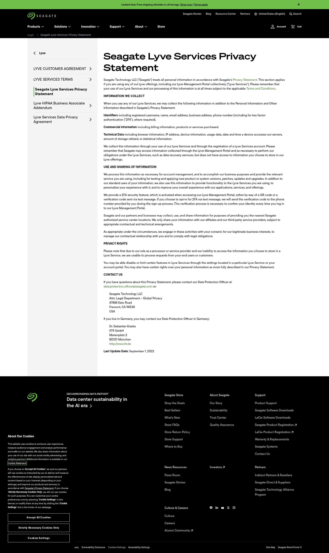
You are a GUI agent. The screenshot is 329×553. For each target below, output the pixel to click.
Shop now (186, 4)
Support (115, 26)
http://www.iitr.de (120, 343)
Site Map (270, 547)
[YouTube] (222, 519)
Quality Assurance (222, 424)
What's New (172, 417)
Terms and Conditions (260, 88)
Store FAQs (172, 424)
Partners (245, 14)
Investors (216, 467)
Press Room (172, 475)
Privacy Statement (245, 79)
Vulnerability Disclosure (93, 547)
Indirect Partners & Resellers (274, 475)
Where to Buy (173, 446)
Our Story (216, 403)
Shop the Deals (175, 403)
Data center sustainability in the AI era (97, 402)
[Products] (42, 26)
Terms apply (201, 4)
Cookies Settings (116, 547)
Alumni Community (177, 530)
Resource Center (226, 14)
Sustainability (219, 410)
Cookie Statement (17, 463)
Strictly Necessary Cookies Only (38, 528)
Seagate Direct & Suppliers (273, 482)
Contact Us (263, 453)
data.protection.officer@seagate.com (128, 286)
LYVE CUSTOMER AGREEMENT (60, 69)
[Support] (123, 26)
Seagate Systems (266, 446)
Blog (208, 14)
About (139, 26)
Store (161, 26)
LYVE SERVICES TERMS (53, 79)
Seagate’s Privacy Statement (39, 488)
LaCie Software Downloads (273, 417)
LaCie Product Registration (273, 432)
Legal (30, 35)
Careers (170, 523)
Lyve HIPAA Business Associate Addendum (59, 105)
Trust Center (218, 417)
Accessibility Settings (139, 547)
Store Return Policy (177, 432)
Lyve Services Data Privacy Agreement (56, 119)
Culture (169, 516)
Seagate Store (174, 395)
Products (33, 26)
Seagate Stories (192, 14)
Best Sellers (172, 410)
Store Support (174, 439)
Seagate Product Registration (275, 424)
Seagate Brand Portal (289, 547)
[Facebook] (211, 519)
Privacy (75, 547)
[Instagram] (234, 519)
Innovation (88, 26)
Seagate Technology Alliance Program (274, 492)
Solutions (60, 26)
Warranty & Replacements (272, 439)
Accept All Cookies (39, 517)
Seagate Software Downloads (274, 410)
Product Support (266, 403)
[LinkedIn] (217, 519)
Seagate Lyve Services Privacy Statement (61, 91)
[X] (228, 519)
